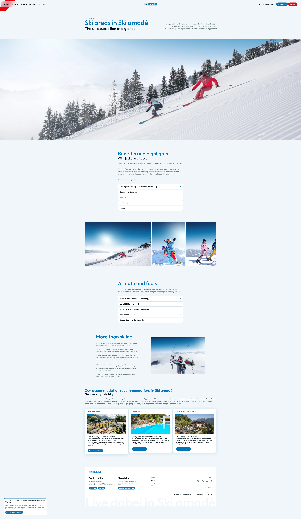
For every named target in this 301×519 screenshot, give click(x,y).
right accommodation (187, 399)
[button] (184, 265)
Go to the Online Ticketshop (14, 512)
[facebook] (203, 481)
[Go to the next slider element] (215, 268)
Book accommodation (95, 450)
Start (86, 18)
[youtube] (207, 481)
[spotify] (211, 481)
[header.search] (259, 4)
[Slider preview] (213, 268)
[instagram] (198, 481)
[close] (45, 500)
